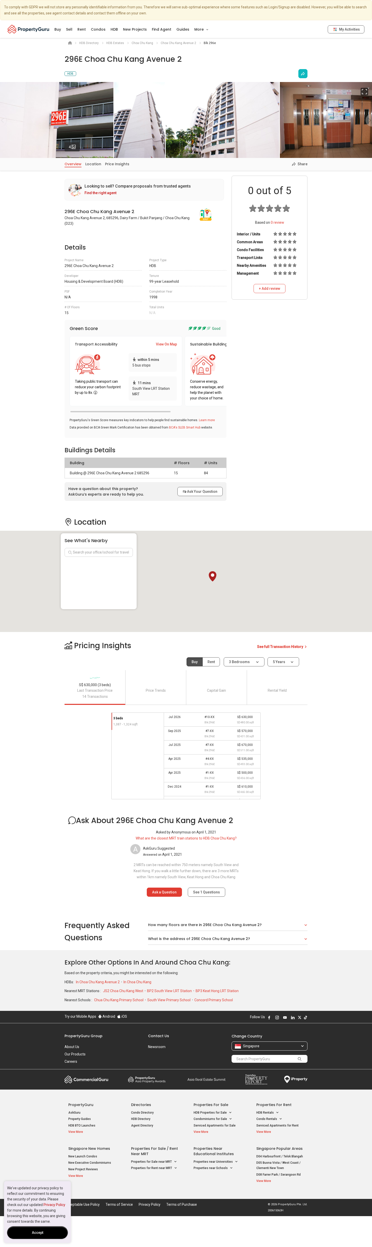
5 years (279, 662)
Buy (57, 29)
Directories (141, 1104)
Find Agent (161, 29)
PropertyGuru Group (83, 1035)
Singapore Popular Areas (279, 1148)
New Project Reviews (83, 1169)
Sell (69, 29)
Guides (182, 29)
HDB (114, 29)
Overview (73, 164)
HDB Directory (140, 1119)
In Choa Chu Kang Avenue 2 (98, 982)
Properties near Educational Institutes (214, 1151)
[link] (144, 189)
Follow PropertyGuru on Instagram (277, 1017)
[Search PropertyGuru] (299, 1058)
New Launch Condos (82, 1156)
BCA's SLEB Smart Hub (184, 427)
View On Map (166, 344)
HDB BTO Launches (81, 1125)
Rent (81, 29)
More (199, 29)
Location (93, 164)
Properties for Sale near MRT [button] (152, 1161)
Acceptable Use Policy (82, 1204)
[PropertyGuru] (28, 29)
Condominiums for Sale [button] (211, 1119)
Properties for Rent (274, 1104)
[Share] (302, 73)
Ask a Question (164, 892)
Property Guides (79, 1119)
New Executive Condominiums (89, 1162)
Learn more (207, 420)
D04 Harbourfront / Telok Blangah (279, 1156)
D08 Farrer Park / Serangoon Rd (278, 1174)
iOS (124, 1016)
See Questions (206, 892)
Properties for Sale (211, 1104)
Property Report (256, 1079)
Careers (71, 1061)
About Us (72, 1047)
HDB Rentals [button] (265, 1112)
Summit (206, 1079)
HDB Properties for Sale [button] (211, 1112)
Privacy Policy (54, 1205)
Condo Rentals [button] (267, 1119)
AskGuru (74, 1112)
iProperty (295, 1079)
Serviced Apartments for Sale (215, 1125)
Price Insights (117, 164)
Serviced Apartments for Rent (277, 1125)
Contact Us (158, 1035)
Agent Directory (142, 1125)
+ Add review (269, 289)
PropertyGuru (80, 1104)
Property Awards (146, 1079)
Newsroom (157, 1047)
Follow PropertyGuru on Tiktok (305, 1017)
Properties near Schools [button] (211, 1168)
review (277, 222)
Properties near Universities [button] (214, 1161)
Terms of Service (119, 1204)
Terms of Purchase (181, 1204)
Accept (37, 1233)
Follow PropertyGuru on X (300, 1017)
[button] (213, 576)
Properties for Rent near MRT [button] (152, 1168)
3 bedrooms (240, 662)
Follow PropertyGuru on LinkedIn (293, 1017)
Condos (98, 29)
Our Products (75, 1054)
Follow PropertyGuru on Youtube (285, 1017)
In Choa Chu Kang (137, 982)
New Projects (135, 29)
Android (108, 1016)
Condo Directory (142, 1112)
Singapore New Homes (89, 1148)
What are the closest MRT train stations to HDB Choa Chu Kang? (186, 838)
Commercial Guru (86, 1079)
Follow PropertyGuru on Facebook (269, 1017)
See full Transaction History (280, 647)
